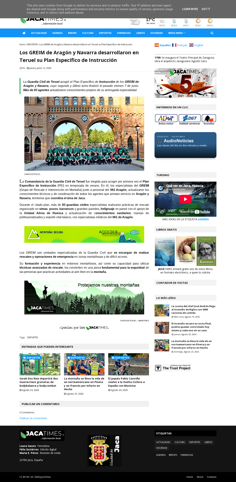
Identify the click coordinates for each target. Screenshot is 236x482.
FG (23, 68)
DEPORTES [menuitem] (105, 33)
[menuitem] (24, 32)
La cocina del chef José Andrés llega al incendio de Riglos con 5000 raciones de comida (193, 309)
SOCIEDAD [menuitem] (156, 33)
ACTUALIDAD (163, 442)
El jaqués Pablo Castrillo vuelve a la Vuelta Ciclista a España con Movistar (126, 382)
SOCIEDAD (161, 447)
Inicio (22, 44)
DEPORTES (32, 44)
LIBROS (208, 442)
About (200, 476)
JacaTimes (45, 476)
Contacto (211, 476)
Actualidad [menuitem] (39, 33)
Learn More (190, 9)
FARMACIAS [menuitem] (124, 33)
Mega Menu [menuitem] (175, 33)
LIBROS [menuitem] (140, 33)
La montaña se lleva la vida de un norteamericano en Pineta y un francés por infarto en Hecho (84, 384)
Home (190, 476)
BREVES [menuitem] (72, 33)
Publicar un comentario (33, 418)
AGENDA (203, 219)
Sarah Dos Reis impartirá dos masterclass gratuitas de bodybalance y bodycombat (39, 382)
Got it (206, 9)
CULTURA (180, 442)
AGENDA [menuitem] (57, 33)
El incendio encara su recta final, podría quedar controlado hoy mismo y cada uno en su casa (191, 327)
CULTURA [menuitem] (87, 33)
